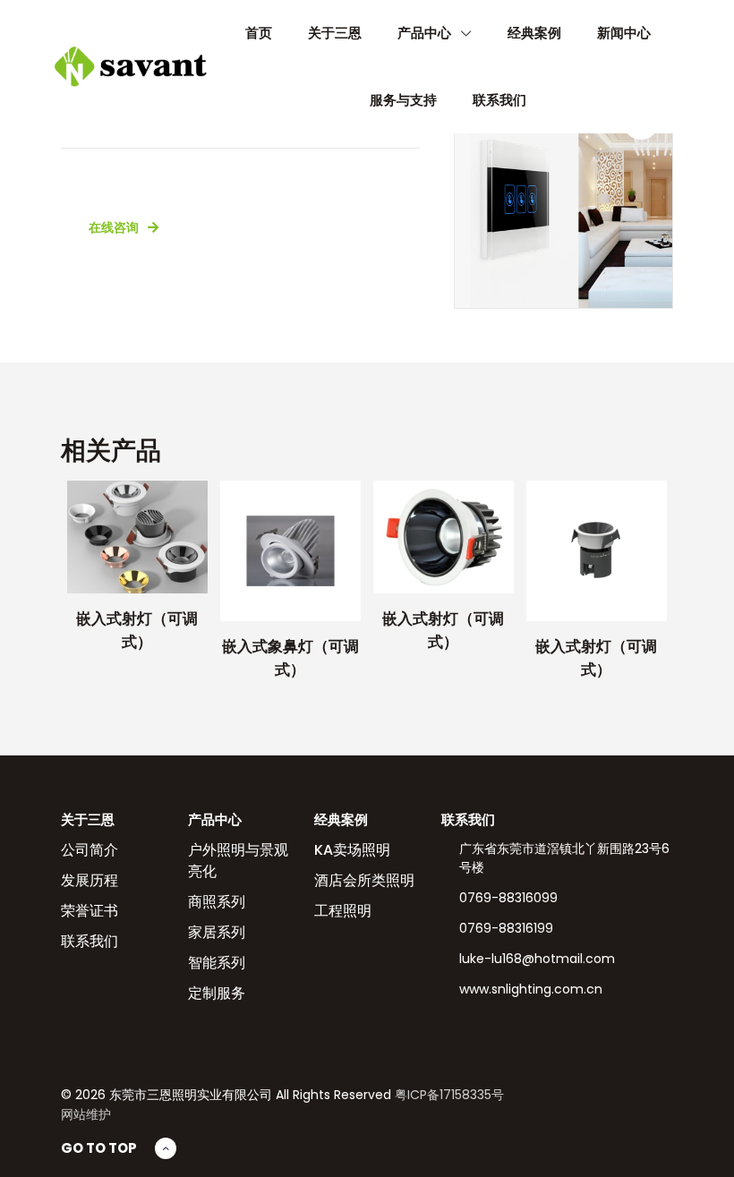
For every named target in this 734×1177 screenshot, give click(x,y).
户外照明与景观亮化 (238, 861)
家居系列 (216, 932)
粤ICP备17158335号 (449, 1095)
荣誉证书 (89, 910)
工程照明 (342, 910)
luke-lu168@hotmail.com (537, 959)
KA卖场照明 (352, 850)
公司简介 (89, 850)
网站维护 (86, 1114)
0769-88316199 (506, 928)
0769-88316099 (508, 898)
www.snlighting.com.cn (530, 989)
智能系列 (216, 962)
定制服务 (216, 993)
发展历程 (89, 880)
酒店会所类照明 (364, 880)
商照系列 (216, 901)
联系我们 (89, 941)
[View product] (182, 506)
